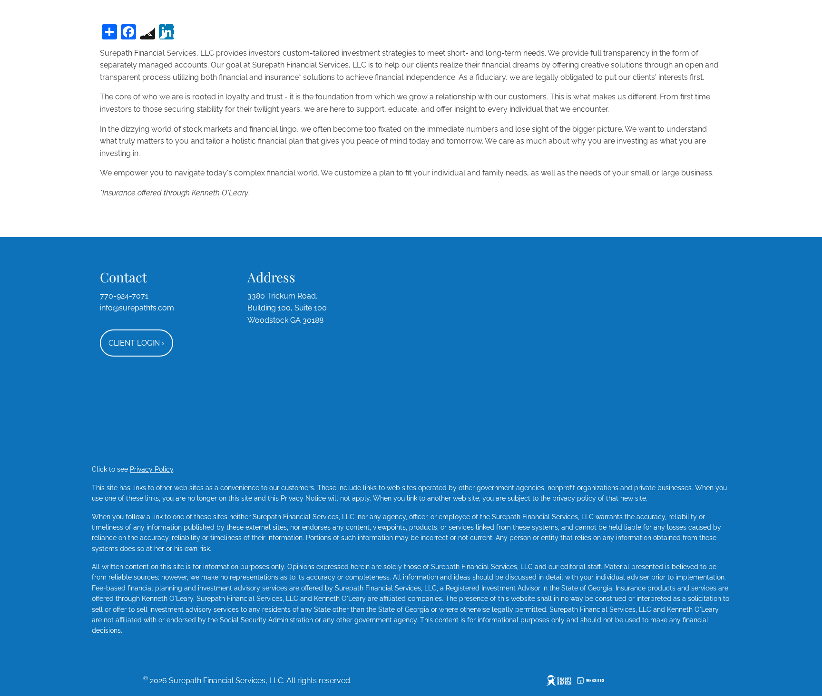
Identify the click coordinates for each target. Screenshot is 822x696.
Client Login (136, 343)
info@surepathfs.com (137, 307)
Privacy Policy (151, 469)
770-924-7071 (124, 295)
